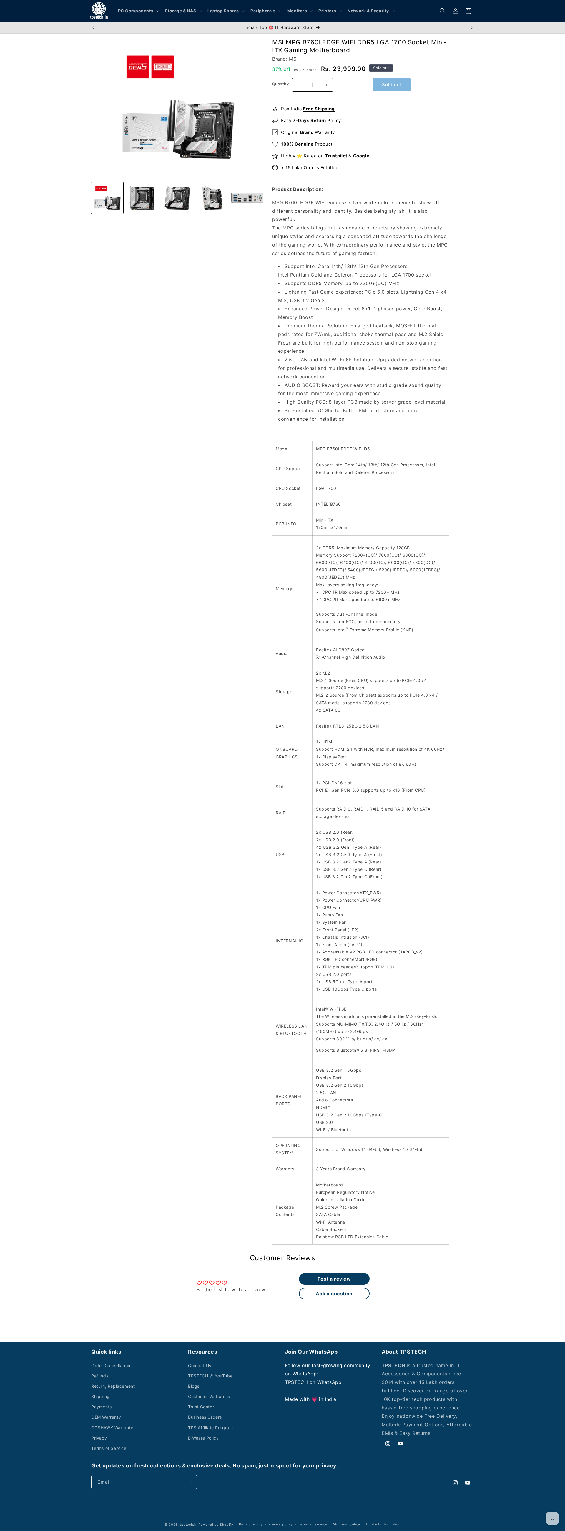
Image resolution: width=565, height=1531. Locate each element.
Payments (101, 1406)
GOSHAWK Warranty (112, 1427)
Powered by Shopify (215, 1524)
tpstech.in (188, 1524)
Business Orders (205, 1416)
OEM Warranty (106, 1416)
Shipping (100, 1396)
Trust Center (201, 1406)
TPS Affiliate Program (210, 1427)
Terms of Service (109, 1448)
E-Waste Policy (203, 1437)
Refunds (99, 1375)
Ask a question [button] (334, 1294)
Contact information (383, 1524)
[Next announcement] (471, 27)
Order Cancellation (110, 1365)
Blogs (194, 1386)
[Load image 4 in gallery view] (212, 198)
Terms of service (313, 1524)
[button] (138, 11)
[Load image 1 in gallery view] (107, 198)
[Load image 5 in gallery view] (247, 198)
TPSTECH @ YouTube (210, 1375)
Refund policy (250, 1524)
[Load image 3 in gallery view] (177, 198)
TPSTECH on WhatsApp (313, 1382)
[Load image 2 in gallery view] (142, 198)
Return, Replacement (113, 1386)
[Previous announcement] (93, 27)
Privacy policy (280, 1524)
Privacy (99, 1437)
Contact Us (199, 1365)
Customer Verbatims (209, 1396)
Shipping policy (346, 1524)
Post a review (334, 1279)
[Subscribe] (190, 1482)
